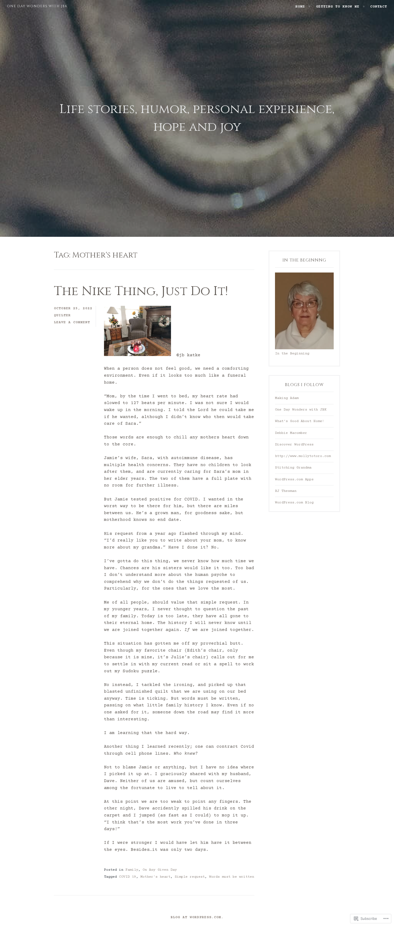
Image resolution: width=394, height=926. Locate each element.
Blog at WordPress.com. (197, 918)
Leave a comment (72, 323)
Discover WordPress (294, 445)
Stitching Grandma (293, 468)
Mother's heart (155, 877)
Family (131, 870)
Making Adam (287, 398)
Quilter (62, 316)
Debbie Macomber (291, 433)
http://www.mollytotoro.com (303, 456)
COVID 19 (127, 877)
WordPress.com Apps (294, 480)
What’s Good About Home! (299, 421)
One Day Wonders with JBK (37, 6)
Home (300, 7)
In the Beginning (292, 354)
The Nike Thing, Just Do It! (141, 291)
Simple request (190, 877)
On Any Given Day (160, 870)
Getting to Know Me (337, 7)
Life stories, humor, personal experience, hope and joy (197, 118)
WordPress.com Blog (294, 503)
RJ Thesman (285, 491)
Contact (378, 7)
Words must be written (231, 877)
